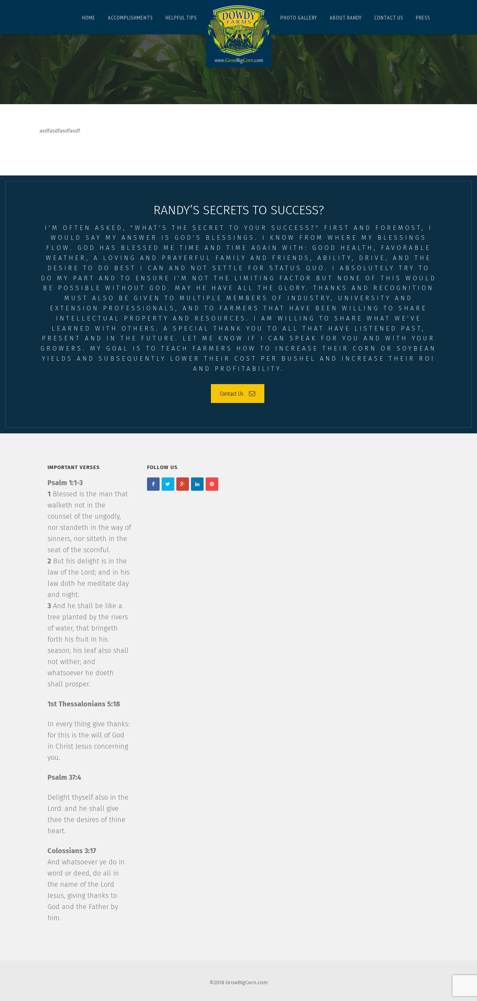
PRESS (423, 17)
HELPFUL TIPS (181, 17)
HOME (88, 17)
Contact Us (231, 393)
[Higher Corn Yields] (238, 34)
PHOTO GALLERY (298, 17)
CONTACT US (388, 17)
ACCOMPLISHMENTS (130, 17)
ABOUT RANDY (346, 17)
